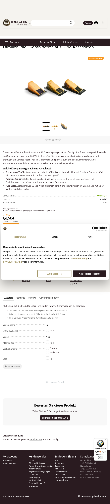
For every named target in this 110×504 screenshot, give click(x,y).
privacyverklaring (12, 262)
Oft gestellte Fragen (37, 463)
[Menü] (105, 440)
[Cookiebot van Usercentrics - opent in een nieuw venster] (94, 228)
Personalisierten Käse (38, 483)
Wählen (103, 496)
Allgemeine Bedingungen (39, 471)
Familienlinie (36, 439)
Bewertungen (60, 463)
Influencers (59, 468)
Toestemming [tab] (19, 237)
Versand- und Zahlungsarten (41, 466)
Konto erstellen (9, 463)
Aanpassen (52, 274)
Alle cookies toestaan (89, 274)
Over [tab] (90, 237)
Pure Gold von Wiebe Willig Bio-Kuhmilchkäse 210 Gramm (33, 318)
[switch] (100, 457)
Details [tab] (55, 237)
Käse (48, 280)
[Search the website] (71, 23)
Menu (13, 42)
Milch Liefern (60, 474)
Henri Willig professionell (65, 477)
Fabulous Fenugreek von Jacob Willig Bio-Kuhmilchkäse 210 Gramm (37, 314)
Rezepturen (59, 466)
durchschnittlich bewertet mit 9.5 (77, 280)
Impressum (33, 486)
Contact (32, 460)
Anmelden (7, 460)
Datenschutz (34, 474)
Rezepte (26, 280)
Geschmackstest (61, 480)
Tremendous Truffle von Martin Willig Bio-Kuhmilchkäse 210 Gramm (38, 310)
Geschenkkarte (61, 471)
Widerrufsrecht (35, 468)
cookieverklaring (79, 258)
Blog (56, 460)
